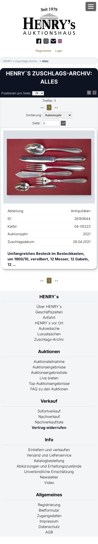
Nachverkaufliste (49, 422)
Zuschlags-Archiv (49, 339)
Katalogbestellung (49, 460)
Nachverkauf (49, 416)
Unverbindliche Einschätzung (49, 471)
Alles (45, 61)
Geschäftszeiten (49, 312)
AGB (49, 532)
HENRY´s (49, 296)
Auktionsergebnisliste (49, 372)
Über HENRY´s (49, 306)
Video (49, 482)
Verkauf (49, 401)
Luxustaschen (49, 334)
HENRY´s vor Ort (49, 323)
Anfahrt (49, 317)
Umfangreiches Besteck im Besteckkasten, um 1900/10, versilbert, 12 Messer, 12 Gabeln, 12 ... (48, 259)
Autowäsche (49, 328)
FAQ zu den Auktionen (49, 389)
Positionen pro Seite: (16, 93)
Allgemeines (49, 494)
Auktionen (49, 351)
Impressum (49, 521)
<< (42, 107)
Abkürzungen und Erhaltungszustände (49, 466)
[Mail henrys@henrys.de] (53, 41)
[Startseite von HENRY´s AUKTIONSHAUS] (49, 33)
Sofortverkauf (49, 411)
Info (49, 439)
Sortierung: (34, 115)
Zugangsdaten (49, 515)
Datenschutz (49, 526)
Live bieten (49, 378)
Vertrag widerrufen (49, 427)
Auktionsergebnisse (49, 367)
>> (56, 107)
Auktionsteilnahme (49, 361)
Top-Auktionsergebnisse (49, 383)
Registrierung (49, 504)
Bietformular (49, 510)
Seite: (36, 123)
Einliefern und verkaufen (49, 449)
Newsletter (49, 477)
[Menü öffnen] (90, 6)
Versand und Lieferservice (49, 455)
